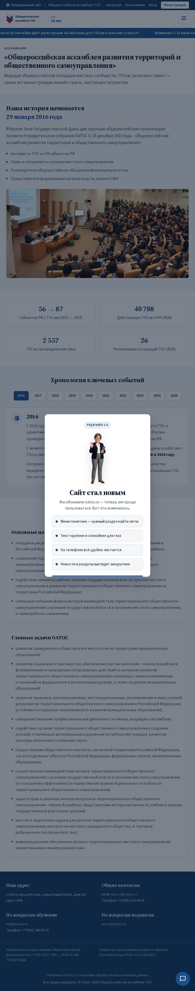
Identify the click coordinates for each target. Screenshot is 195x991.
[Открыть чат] (183, 979)
